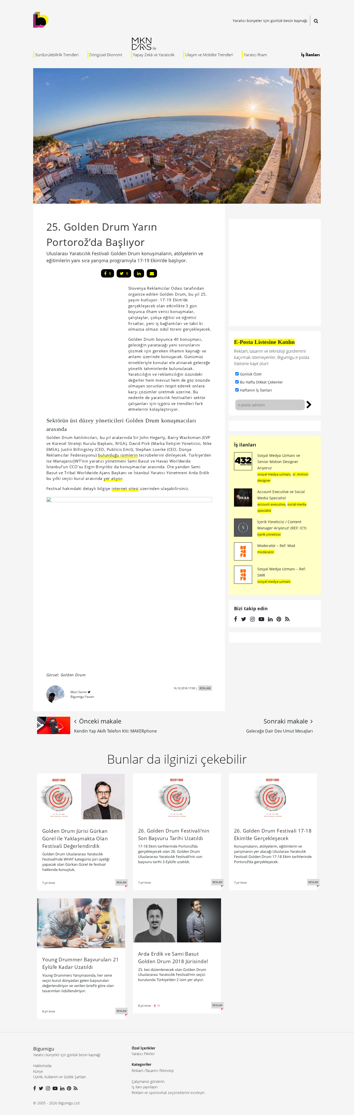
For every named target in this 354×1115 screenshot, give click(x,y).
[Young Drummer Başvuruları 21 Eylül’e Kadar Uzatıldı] (81, 923)
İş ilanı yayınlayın (145, 1086)
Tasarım (152, 1070)
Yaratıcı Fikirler (143, 1053)
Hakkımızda (42, 1065)
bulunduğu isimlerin (118, 455)
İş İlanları (310, 54)
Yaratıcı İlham (255, 54)
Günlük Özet (250, 374)
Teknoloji (167, 1070)
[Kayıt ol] (309, 404)
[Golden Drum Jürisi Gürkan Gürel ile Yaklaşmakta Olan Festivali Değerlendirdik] (81, 796)
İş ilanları (245, 445)
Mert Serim (78, 692)
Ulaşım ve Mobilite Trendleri (209, 54)
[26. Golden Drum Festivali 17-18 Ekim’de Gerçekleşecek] (273, 796)
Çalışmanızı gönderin (148, 1081)
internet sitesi (125, 488)
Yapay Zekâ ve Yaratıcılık (153, 54)
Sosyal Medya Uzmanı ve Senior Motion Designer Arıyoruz (278, 461)
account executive (271, 504)
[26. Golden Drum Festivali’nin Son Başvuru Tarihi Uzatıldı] (177, 796)
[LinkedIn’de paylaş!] (139, 273)
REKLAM (205, 688)
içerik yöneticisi (269, 534)
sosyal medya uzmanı (274, 474)
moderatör (265, 552)
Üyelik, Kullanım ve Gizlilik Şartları (59, 1076)
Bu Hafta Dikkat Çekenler (261, 382)
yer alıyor (113, 478)
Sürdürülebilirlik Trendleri (57, 54)
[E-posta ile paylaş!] (152, 273)
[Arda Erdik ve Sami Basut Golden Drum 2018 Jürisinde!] (177, 920)
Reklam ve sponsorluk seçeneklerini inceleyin (168, 1092)
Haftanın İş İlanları (256, 390)
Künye (38, 1071)
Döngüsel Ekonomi (105, 54)
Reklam (137, 1070)
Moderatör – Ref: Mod (276, 545)
